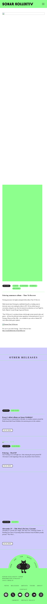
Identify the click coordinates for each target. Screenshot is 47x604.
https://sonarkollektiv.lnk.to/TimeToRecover (13, 330)
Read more (8, 431)
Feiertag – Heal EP (9, 453)
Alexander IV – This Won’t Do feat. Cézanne (19, 529)
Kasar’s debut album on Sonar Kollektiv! (17, 417)
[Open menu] (43, 4)
